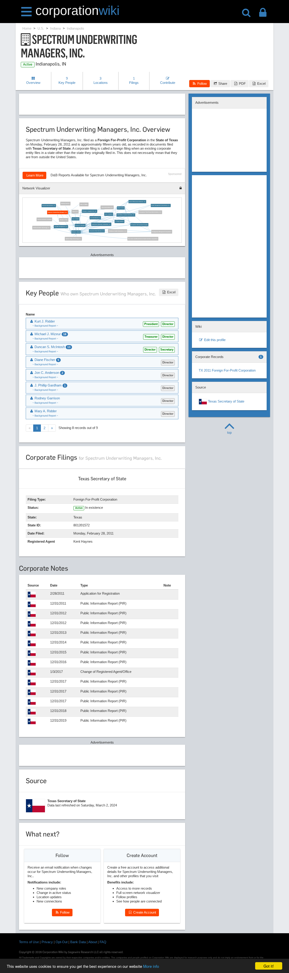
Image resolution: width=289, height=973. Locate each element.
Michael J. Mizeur (76, 232)
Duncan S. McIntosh (80, 225)
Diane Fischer (121, 208)
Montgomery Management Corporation (161, 231)
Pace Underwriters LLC (107, 207)
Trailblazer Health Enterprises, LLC (117, 231)
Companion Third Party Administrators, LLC (150, 212)
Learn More (34, 175)
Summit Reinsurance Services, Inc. (137, 201)
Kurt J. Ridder (75, 218)
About (92, 942)
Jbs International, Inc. (95, 217)
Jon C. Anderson (109, 214)
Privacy (47, 942)
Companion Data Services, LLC (97, 230)
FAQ (103, 942)
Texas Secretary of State (225, 401)
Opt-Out (62, 942)
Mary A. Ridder (84, 204)
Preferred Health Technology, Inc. (41, 227)
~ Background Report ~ (45, 325)
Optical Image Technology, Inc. (73, 238)
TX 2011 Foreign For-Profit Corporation (227, 370)
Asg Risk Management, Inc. (60, 226)
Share (222, 83)
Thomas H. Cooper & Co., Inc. (90, 211)
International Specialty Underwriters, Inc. (101, 224)
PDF (242, 83)
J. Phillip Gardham (119, 221)
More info (151, 966)
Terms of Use (29, 942)
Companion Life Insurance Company (139, 224)
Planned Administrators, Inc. (49, 205)
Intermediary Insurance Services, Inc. (126, 215)
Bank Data (78, 942)
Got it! (268, 966)
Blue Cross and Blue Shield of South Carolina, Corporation (143, 238)
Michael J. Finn (64, 220)
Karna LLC (75, 211)
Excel (261, 83)
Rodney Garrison (65, 203)
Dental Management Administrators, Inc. (160, 205)
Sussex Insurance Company (44, 219)
